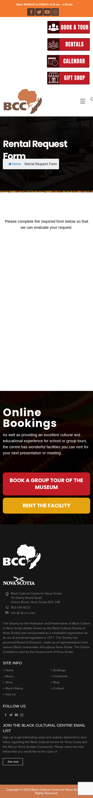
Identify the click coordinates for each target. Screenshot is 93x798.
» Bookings (58, 670)
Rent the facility (47, 505)
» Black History (13, 688)
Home (16, 164)
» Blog (55, 682)
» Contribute (59, 676)
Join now (12, 761)
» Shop (8, 682)
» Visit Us (9, 694)
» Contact (57, 688)
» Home (8, 670)
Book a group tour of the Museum (46, 484)
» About (8, 676)
